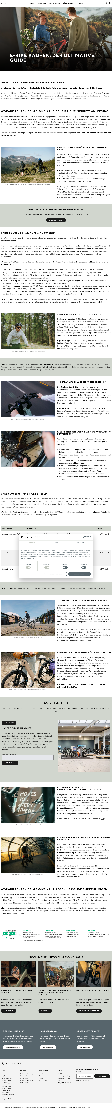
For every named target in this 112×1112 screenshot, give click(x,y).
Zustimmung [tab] (31, 542)
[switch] (46, 567)
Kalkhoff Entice (15, 515)
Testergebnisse (43, 1076)
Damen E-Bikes (6, 1088)
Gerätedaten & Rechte (30, 1107)
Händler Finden (10, 763)
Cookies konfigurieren (84, 1107)
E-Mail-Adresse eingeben (83, 1071)
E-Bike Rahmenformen (27, 1080)
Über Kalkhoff (43, 1074)
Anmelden (102, 1076)
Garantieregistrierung (64, 1078)
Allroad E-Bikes (6, 1080)
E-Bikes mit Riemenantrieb (6, 1083)
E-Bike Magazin (25, 1082)
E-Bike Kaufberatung (26, 1074)
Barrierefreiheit (63, 1107)
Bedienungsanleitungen (64, 1076)
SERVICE (80, 3)
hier (102, 819)
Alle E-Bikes (5, 1074)
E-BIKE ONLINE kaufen (13, 1047)
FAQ (59, 1080)
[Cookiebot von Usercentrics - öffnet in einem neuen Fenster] (84, 537)
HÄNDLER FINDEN (68, 3)
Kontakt (60, 1074)
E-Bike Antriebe (25, 1076)
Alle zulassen (79, 574)
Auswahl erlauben (55, 574)
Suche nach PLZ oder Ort (9, 754)
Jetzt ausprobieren (56, 220)
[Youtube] (86, 1080)
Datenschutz (19, 1107)
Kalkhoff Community (9, 900)
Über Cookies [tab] (81, 542)
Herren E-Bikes (6, 1090)
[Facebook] (89, 1080)
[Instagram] (83, 1080)
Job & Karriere (43, 1080)
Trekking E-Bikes (7, 1078)
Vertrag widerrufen (72, 1107)
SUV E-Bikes (5, 1092)
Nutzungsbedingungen (49, 1107)
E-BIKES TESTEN (54, 3)
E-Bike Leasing (85, 1047)
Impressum (39, 1107)
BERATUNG (42, 3)
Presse (41, 1078)
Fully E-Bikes (5, 1097)
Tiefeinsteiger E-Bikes (8, 1095)
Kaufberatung (48, 1047)
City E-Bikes (5, 1076)
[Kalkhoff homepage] (13, 3)
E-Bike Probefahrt (86, 616)
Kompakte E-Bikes (7, 1099)
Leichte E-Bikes (6, 1086)
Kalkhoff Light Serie (49, 367)
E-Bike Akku (24, 1078)
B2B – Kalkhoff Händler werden (64, 1083)
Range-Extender (73, 367)
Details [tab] (56, 542)
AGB (57, 1107)
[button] (32, 3)
